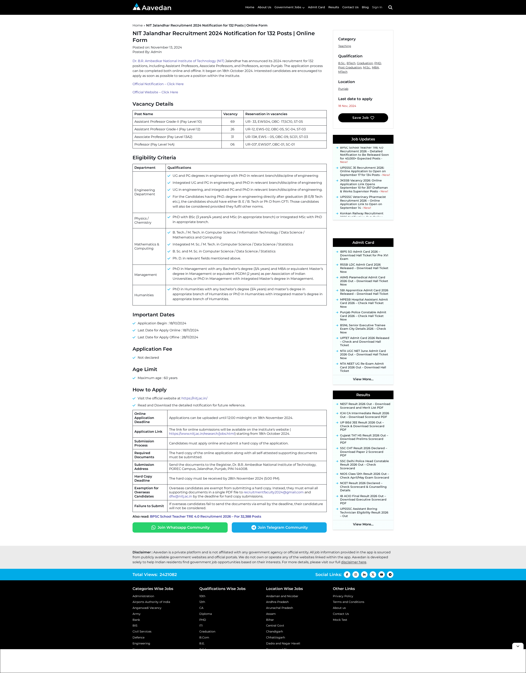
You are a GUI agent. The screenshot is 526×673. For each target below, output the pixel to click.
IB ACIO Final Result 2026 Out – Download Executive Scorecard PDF (363, 499)
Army (137, 614)
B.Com (204, 637)
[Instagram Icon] (355, 574)
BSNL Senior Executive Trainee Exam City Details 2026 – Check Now (363, 329)
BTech (351, 63)
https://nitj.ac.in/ (194, 398)
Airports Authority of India (151, 602)
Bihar (270, 620)
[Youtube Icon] (381, 574)
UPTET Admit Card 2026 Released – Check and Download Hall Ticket (364, 341)
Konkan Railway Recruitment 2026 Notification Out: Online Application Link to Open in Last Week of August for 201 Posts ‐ (364, 215)
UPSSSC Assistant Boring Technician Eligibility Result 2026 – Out (364, 512)
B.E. (202, 643)
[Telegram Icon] (390, 574)
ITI (201, 625)
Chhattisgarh (275, 637)
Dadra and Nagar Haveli (283, 643)
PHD (377, 63)
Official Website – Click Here (155, 92)
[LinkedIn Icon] (364, 574)
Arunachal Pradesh (279, 608)
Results (333, 7)
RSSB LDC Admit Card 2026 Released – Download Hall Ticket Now (364, 268)
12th (202, 602)
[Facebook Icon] (347, 574)
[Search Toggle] (390, 7)
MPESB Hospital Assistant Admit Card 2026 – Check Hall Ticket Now (364, 303)
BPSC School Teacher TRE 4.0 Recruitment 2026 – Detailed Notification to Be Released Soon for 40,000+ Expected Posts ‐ (364, 150)
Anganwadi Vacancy (147, 608)
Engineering (141, 643)
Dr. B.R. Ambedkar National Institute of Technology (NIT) (178, 61)
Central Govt (275, 625)
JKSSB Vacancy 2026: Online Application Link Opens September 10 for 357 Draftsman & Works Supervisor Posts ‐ (364, 181)
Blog (365, 7)
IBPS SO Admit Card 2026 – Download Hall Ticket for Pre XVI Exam (364, 255)
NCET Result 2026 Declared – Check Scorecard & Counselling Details (363, 486)
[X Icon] (373, 574)
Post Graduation (350, 67)
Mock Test (340, 620)
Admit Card (316, 7)
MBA (375, 67)
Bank (136, 620)
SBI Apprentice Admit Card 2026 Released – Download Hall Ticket (364, 292)
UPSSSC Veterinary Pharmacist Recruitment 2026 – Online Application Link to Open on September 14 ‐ (363, 197)
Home (249, 7)
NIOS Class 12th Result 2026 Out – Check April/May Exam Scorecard (364, 475)
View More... (363, 379)
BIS (135, 625)
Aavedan (157, 8)
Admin (156, 52)
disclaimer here (353, 562)
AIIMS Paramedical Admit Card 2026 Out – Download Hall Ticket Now (364, 281)
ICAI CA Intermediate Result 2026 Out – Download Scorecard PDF (364, 415)
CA (201, 608)
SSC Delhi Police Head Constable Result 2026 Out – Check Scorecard (364, 464)
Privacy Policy (343, 596)
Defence (138, 637)
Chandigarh (274, 631)
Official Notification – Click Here (158, 84)
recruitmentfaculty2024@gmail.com (274, 492)
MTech (342, 72)
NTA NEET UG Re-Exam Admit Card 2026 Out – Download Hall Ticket (363, 367)
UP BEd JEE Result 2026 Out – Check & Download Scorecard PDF (362, 426)
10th (202, 596)
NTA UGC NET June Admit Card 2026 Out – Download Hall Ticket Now (364, 354)
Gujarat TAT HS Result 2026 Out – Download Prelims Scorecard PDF (364, 439)
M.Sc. (366, 67)
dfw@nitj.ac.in (180, 496)
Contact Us (350, 7)
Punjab (343, 89)
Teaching (344, 46)
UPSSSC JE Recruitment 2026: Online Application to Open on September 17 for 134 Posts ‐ (365, 166)
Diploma (205, 614)
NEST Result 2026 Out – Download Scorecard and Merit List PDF (365, 405)
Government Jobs (288, 7)
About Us (264, 7)
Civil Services (142, 631)
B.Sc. (341, 63)
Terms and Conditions (348, 602)
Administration (143, 596)
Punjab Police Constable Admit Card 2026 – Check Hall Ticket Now (363, 316)
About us (339, 608)
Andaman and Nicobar (282, 596)
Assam (271, 614)
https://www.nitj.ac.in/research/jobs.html (202, 434)
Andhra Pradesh (277, 602)
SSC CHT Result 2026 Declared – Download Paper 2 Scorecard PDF (363, 451)
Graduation (365, 63)
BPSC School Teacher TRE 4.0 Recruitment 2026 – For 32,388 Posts (205, 516)
